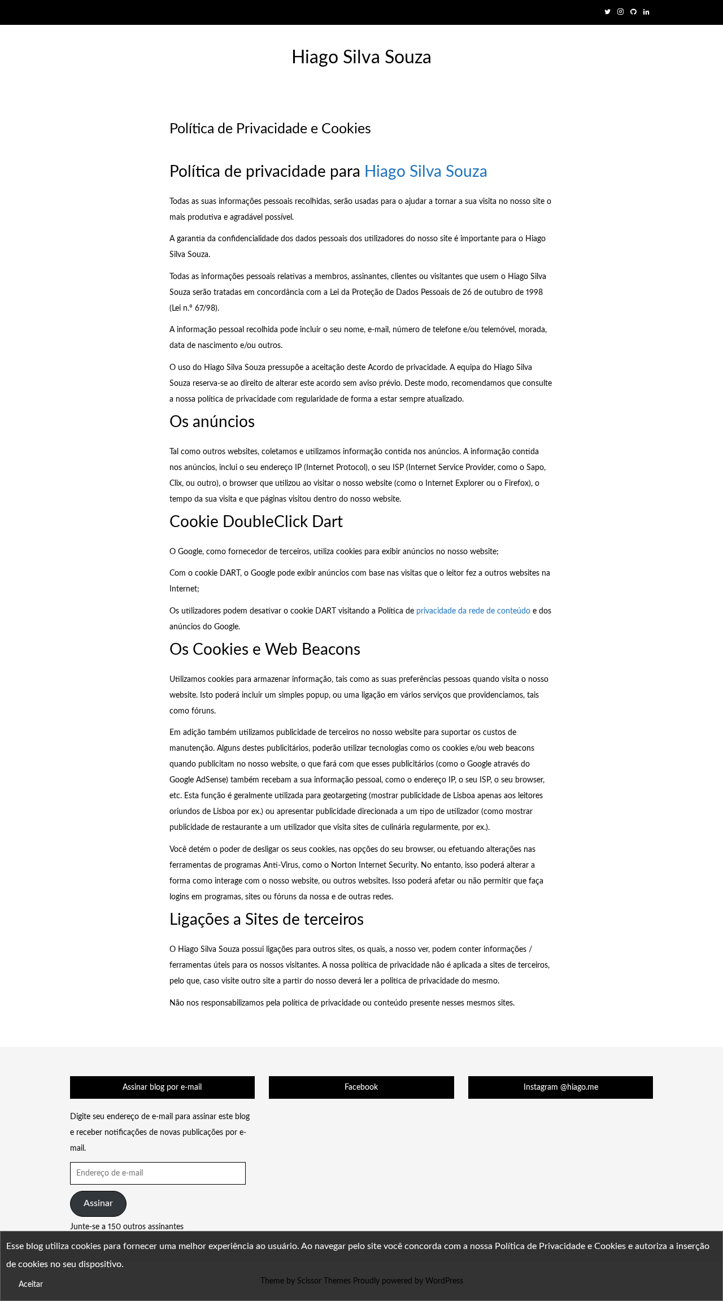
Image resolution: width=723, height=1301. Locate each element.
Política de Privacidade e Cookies (560, 1246)
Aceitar (31, 1285)
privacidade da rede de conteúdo (473, 611)
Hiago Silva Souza (361, 58)
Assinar (98, 1203)
